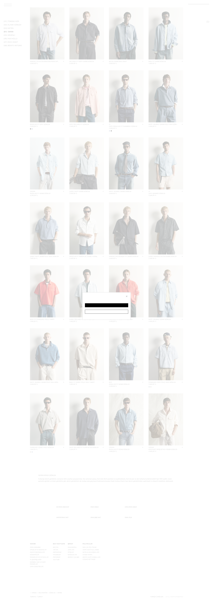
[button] (106, 305)
